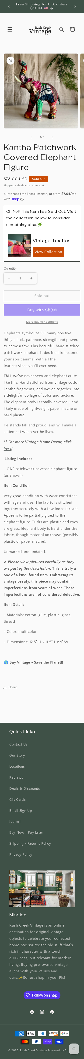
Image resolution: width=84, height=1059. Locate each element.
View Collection (48, 252)
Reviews (16, 778)
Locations (17, 767)
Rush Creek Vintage (33, 1050)
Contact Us (18, 744)
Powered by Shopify (62, 1050)
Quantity (10, 269)
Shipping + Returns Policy (30, 844)
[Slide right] (52, 137)
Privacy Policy (20, 855)
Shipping (9, 185)
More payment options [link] (42, 321)
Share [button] (13, 687)
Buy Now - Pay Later (26, 833)
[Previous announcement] (9, 6)
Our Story (17, 756)
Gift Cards (17, 800)
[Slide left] (31, 137)
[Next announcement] (75, 6)
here (8, 449)
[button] (9, 29)
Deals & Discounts (24, 789)
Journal (15, 821)
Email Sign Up (20, 811)
